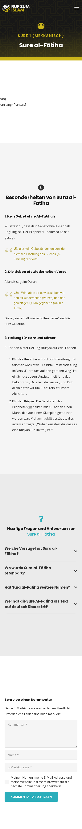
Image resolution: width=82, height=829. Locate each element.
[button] (76, 7)
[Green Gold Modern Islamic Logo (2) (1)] (16, 8)
